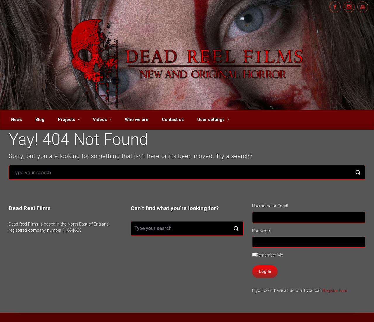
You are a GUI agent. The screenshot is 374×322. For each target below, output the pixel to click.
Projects (66, 119)
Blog (39, 119)
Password (261, 230)
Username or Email (270, 206)
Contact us (173, 119)
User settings (211, 119)
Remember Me (269, 255)
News (16, 119)
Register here (335, 290)
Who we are (136, 119)
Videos (100, 119)
